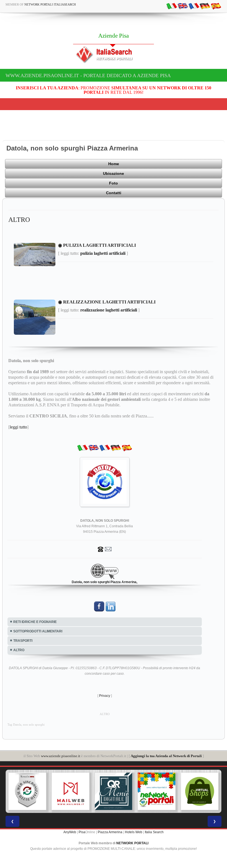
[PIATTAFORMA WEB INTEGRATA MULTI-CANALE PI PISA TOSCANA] (27, 791)
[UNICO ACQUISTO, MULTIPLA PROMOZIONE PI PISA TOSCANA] (157, 791)
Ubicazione (113, 173)
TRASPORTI (22, 641)
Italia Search (154, 832)
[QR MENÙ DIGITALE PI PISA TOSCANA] (113, 791)
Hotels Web (133, 832)
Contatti (113, 193)
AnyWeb (69, 832)
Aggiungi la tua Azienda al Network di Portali (166, 756)
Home (113, 164)
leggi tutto (18, 427)
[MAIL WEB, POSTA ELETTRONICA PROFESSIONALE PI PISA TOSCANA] (70, 791)
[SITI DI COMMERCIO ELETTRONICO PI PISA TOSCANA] (199, 791)
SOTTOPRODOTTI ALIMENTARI (37, 631)
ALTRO (18, 650)
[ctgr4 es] (215, 5)
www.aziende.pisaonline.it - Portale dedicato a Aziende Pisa (88, 75)
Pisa (82, 832)
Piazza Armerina (110, 832)
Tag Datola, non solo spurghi (26, 724)
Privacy (104, 696)
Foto (113, 183)
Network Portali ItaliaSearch (50, 4)
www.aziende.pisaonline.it (60, 756)
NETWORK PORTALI (132, 843)
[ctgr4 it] (171, 5)
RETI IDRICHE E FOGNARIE (35, 622)
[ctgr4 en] (182, 5)
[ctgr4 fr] (193, 5)
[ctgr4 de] (204, 5)
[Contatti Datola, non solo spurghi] (105, 549)
